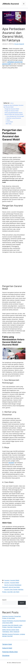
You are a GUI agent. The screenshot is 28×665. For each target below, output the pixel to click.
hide (12, 103)
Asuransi (6, 580)
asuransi (6, 582)
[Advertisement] (14, 85)
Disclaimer (5, 655)
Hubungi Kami (7, 648)
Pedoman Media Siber (10, 652)
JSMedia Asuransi (10, 4)
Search (4, 600)
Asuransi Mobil (14, 580)
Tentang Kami (7, 644)
